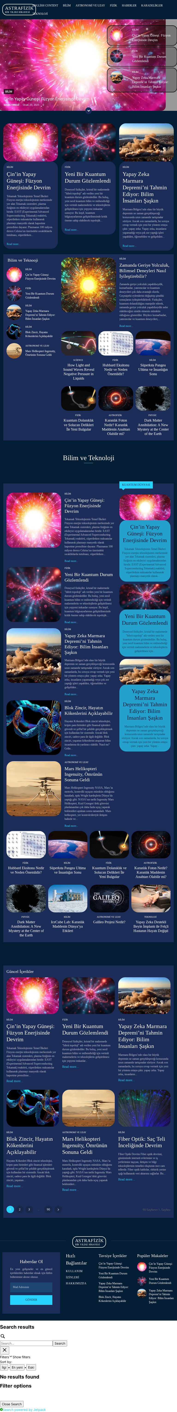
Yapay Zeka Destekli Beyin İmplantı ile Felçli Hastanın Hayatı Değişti (150, 926)
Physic (152, 415)
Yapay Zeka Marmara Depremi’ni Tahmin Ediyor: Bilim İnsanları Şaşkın (150, 82)
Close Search (12, 1404)
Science (78, 360)
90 (48, 1209)
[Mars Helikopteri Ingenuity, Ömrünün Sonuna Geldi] (14, 351)
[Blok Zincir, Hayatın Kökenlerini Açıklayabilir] (14, 332)
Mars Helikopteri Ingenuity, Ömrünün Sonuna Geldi (83, 774)
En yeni (17, 1367)
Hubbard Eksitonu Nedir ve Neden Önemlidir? (116, 369)
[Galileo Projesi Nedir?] (109, 898)
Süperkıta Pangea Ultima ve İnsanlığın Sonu (153, 369)
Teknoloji (150, 917)
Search (60, 1343)
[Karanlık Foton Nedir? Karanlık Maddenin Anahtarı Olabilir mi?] (115, 398)
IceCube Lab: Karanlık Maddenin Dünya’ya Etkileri (67, 926)
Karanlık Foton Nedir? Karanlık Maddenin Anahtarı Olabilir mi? (150, 872)
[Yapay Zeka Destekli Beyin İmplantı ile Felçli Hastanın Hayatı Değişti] (151, 898)
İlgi (4, 1367)
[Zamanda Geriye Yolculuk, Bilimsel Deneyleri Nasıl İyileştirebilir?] (88, 285)
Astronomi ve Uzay (37, 346)
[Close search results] (4, 1350)
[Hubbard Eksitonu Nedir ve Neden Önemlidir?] (115, 343)
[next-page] (58, 1209)
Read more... (14, 244)
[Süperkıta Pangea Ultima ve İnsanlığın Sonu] (153, 343)
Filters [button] (15, 1357)
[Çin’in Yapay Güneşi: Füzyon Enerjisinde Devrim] (116, 35)
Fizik (135, 51)
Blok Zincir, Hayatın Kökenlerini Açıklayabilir (29, 1145)
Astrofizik (115, 415)
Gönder (31, 1299)
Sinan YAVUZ (11, 104)
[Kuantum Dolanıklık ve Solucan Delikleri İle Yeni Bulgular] (78, 398)
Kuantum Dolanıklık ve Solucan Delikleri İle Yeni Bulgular (79, 424)
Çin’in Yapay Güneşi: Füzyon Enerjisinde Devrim (46, 99)
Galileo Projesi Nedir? (109, 922)
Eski (31, 1367)
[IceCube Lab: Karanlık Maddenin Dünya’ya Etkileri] (68, 898)
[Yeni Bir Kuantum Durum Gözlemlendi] (116, 56)
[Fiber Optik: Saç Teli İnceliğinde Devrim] (144, 1108)
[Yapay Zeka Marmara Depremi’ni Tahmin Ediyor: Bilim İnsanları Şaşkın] (116, 77)
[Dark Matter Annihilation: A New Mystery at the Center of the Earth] (153, 398)
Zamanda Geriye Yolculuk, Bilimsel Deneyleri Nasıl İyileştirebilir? (144, 270)
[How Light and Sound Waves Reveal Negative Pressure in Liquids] (78, 343)
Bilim (8, 91)
